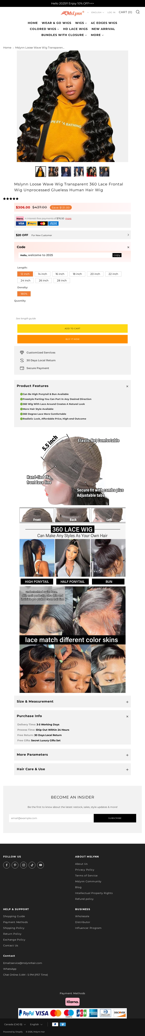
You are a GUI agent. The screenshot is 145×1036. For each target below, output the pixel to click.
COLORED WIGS (43, 29)
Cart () (125, 12)
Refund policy (84, 899)
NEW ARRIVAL (103, 29)
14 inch (42, 274)
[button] (11, 198)
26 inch (43, 280)
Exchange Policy (14, 939)
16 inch (60, 274)
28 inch (62, 280)
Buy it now (73, 339)
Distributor (82, 922)
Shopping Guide (14, 916)
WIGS (79, 23)
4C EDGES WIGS (104, 23)
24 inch (25, 280)
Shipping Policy (14, 928)
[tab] (40, 171)
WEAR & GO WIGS (56, 23)
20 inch (95, 274)
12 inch (25, 274)
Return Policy (12, 933)
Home (33, 23)
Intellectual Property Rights (94, 893)
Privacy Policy (84, 869)
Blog (78, 887)
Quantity (20, 300)
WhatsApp (9, 968)
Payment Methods (15, 922)
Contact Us (10, 945)
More (96, 35)
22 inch (113, 274)
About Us (81, 863)
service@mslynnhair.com (26, 963)
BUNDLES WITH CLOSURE (62, 35)
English (96, 12)
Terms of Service (86, 875)
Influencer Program (88, 928)
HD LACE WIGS (75, 29)
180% (24, 293)
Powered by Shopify (13, 1032)
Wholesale (82, 916)
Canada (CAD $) (13, 1024)
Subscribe (114, 818)
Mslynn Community (88, 881)
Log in (111, 12)
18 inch (77, 274)
